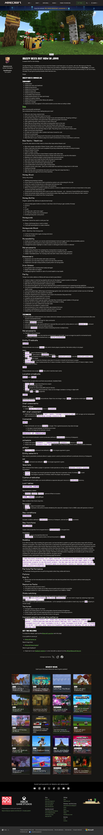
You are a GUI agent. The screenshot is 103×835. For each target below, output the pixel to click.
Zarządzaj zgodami (27, 810)
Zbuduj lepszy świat (49, 814)
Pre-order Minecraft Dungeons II (56, 8)
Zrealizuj (65, 820)
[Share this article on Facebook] (62, 657)
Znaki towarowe (68, 829)
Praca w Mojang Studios (50, 812)
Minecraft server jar (30, 639)
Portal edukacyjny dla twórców (51, 811)
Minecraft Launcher (47, 633)
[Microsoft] (89, 830)
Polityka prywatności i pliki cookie (27, 829)
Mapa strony (66, 811)
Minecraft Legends (49, 804)
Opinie (64, 809)
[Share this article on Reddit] (57, 657)
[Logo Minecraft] (13, 3)
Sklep (64, 799)
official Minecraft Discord (73, 651)
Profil (64, 819)
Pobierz (65, 812)
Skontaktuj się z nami (67, 814)
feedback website (40, 651)
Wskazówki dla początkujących (69, 805)
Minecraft (47, 799)
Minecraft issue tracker (31, 645)
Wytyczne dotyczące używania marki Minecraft (11, 810)
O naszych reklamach (77, 829)
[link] (34, 788)
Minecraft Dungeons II (50, 801)
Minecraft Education (49, 806)
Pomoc (64, 807)
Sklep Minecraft (66, 801)
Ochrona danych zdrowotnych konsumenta (44, 829)
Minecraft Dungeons (49, 803)
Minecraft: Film (48, 816)
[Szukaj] (88, 3)
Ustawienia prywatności (36, 831)
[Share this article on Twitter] (53, 657)
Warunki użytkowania (59, 829)
